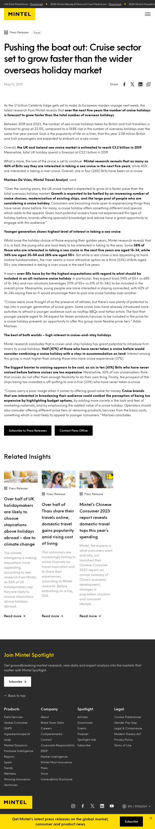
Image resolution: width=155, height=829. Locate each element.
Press (44, 768)
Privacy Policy (123, 739)
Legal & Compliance (128, 728)
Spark (8, 762)
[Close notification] (151, 818)
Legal (119, 709)
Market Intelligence (54, 756)
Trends (8, 768)
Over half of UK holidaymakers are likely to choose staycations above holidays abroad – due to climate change (20, 521)
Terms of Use (122, 745)
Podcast (83, 734)
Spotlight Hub (87, 739)
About (45, 717)
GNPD (8, 728)
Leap (7, 739)
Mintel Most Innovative (56, 762)
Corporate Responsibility (58, 745)
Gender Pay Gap (125, 722)
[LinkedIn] (102, 806)
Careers (46, 728)
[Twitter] (92, 806)
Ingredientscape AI (17, 734)
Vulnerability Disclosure (56, 779)
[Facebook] (82, 806)
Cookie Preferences (127, 717)
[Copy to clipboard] (148, 84)
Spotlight (85, 709)
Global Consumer (16, 722)
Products (11, 709)
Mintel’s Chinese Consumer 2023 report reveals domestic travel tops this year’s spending (95, 520)
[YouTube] (111, 806)
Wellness (10, 773)
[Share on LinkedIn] (140, 84)
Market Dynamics (15, 745)
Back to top (17, 695)
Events (82, 728)
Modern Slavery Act (127, 734)
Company (49, 709)
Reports (9, 756)
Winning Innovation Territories (17, 782)
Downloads (85, 722)
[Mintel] (19, 14)
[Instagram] (73, 806)
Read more (12, 616)
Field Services (13, 717)
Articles (83, 717)
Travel (37, 33)
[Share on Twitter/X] (132, 84)
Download (31, 4)
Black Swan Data (52, 722)
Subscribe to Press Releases (28, 430)
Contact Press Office (74, 430)
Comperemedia (51, 734)
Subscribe (15, 681)
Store (44, 773)
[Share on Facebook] (124, 84)
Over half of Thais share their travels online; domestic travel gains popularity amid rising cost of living (58, 524)
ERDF (44, 751)
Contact (46, 739)
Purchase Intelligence (18, 751)
